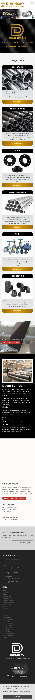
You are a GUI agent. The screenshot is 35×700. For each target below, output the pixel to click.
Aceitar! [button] (17, 696)
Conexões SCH (7, 608)
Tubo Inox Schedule (8, 627)
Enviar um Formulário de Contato (13, 502)
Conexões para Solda (8, 606)
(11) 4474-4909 (23, 46)
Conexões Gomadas (8, 604)
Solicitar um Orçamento (10, 346)
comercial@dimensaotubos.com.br (15, 572)
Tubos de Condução (8, 637)
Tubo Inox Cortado (8, 623)
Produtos (5, 598)
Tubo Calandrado (7, 621)
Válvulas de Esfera (8, 639)
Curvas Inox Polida (8, 615)
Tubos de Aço (6, 635)
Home (4, 594)
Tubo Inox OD (6, 625)
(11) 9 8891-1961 (12, 586)
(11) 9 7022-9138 (12, 582)
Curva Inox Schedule (8, 613)
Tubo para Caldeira (8, 629)
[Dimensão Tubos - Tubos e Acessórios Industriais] (12, 4)
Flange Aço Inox (7, 617)
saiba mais (17, 102)
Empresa (5, 596)
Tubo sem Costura (8, 633)
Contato (5, 641)
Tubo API (5, 619)
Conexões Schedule (8, 610)
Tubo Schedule (7, 631)
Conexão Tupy (7, 600)
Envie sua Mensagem (22, 546)
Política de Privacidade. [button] (22, 691)
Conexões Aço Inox (8, 602)
